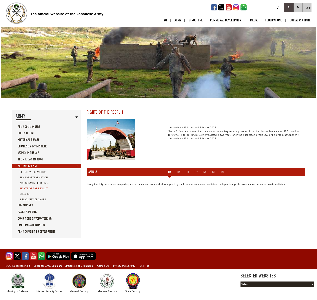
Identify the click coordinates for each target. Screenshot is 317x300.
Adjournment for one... (34, 183)
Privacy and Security (124, 265)
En (289, 7)
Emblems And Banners (31, 225)
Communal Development (226, 20)
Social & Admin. (300, 20)
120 (204, 171)
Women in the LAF (28, 153)
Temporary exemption (34, 177)
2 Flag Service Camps (33, 199)
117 (178, 171)
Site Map (144, 265)
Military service (27, 166)
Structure (196, 20)
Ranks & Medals (27, 212)
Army (177, 20)
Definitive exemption (33, 172)
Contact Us (103, 265)
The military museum (30, 159)
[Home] (17, 13)
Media (254, 20)
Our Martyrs (25, 205)
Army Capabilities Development (36, 232)
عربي (308, 7)
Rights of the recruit (34, 188)
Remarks (25, 194)
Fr (298, 7)
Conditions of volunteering (35, 219)
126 (222, 171)
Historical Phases (28, 140)
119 (196, 171)
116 (169, 171)
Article (92, 172)
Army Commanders (29, 127)
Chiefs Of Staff (27, 133)
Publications (273, 20)
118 (187, 171)
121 (213, 171)
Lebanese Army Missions (32, 146)
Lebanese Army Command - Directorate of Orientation (63, 265)
